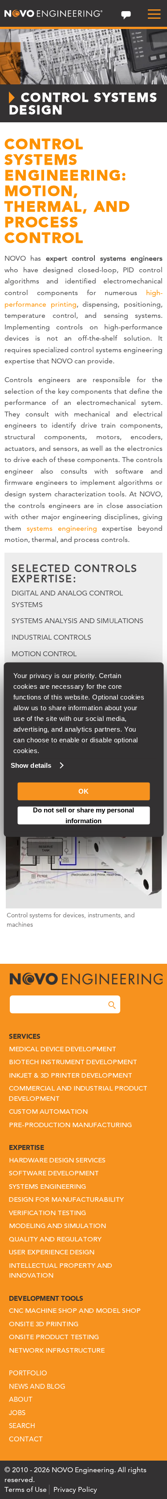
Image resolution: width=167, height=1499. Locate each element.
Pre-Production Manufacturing (70, 1125)
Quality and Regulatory (55, 1240)
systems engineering (62, 528)
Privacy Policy (75, 1489)
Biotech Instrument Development (73, 1062)
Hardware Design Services (57, 1161)
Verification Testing (47, 1213)
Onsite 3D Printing (43, 1324)
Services (25, 1036)
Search (22, 1425)
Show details (31, 765)
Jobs (17, 1412)
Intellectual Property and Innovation (60, 1271)
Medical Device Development (62, 1049)
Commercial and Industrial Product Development (78, 1094)
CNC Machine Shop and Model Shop (75, 1311)
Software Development (54, 1173)
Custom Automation (48, 1112)
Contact (26, 1439)
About (21, 1399)
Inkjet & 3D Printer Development (70, 1076)
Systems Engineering (47, 1187)
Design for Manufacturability (66, 1200)
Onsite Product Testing (54, 1337)
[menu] (150, 14)
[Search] (112, 1005)
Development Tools (46, 1298)
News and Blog (37, 1386)
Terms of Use (25, 1489)
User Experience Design (51, 1252)
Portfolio (28, 1373)
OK (83, 791)
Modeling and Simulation (57, 1226)
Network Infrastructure (57, 1351)
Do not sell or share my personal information (83, 815)
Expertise (26, 1147)
